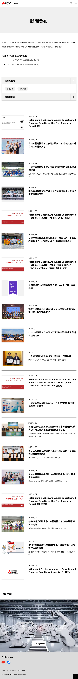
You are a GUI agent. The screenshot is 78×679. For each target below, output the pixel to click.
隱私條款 (13, 670)
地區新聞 (23, 89)
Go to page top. (75, 676)
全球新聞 (10, 89)
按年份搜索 (10, 96)
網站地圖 (21, 670)
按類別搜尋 (10, 80)
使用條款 (5, 670)
